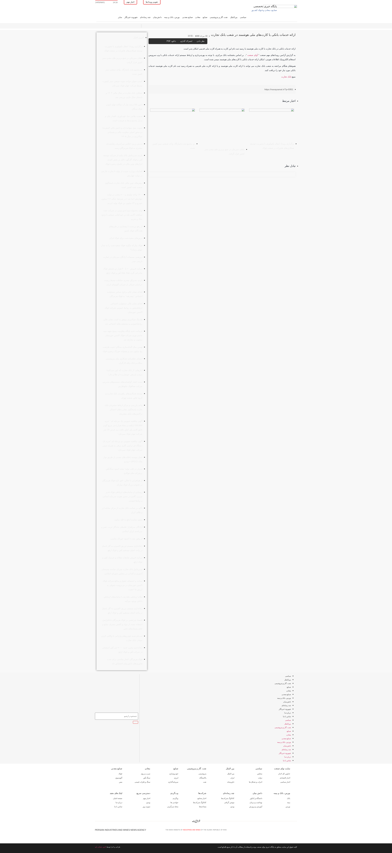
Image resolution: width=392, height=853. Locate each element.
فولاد (120, 774)
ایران (232, 778)
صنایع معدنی (187, 17)
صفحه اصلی (117, 798)
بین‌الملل (233, 17)
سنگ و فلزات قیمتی (142, 782)
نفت (204, 782)
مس (120, 782)
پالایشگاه (202, 778)
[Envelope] (285, 831)
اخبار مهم (146, 798)
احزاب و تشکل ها (255, 782)
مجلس (259, 774)
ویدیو (232, 807)
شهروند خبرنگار (131, 17)
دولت (260, 778)
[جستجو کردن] (135, 722)
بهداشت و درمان (256, 802)
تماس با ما (287, 716)
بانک (288, 798)
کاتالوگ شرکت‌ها (227, 798)
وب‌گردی (174, 793)
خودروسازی (173, 774)
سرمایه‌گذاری (173, 782)
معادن (197, 17)
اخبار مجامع (202, 798)
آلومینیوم (118, 778)
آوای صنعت (252, 55)
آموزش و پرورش (255, 807)
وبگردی (175, 798)
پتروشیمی (202, 774)
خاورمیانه (230, 782)
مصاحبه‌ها (202, 807)
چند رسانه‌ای (145, 17)
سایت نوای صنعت (282, 768)
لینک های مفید (116, 793)
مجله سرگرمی (172, 807)
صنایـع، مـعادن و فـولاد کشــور (264, 10)
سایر (120, 17)
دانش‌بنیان (157, 17)
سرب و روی (145, 774)
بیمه (288, 802)
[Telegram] (295, 831)
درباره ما (287, 713)
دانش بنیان (257, 793)
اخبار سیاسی (285, 782)
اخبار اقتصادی (285, 778)
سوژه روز (146, 807)
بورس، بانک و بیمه (172, 17)
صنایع (205, 17)
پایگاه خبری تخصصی (265, 6)
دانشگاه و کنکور (256, 798)
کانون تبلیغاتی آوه (100, 847)
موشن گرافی (229, 802)
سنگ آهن (146, 778)
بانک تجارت (286, 76)
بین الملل (230, 768)
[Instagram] (290, 831)
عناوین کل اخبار (284, 774)
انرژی (176, 778)
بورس (288, 807)
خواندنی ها (174, 802)
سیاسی (243, 17)
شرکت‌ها (202, 793)
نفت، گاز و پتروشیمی (219, 17)
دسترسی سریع (143, 793)
